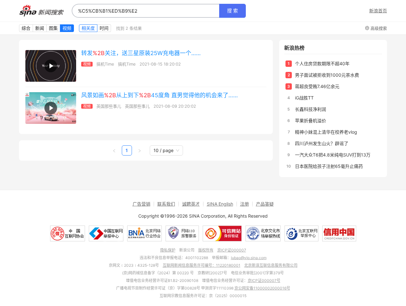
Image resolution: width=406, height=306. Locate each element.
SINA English (220, 204)
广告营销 (141, 204)
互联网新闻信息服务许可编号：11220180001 (201, 265)
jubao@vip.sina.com (248, 257)
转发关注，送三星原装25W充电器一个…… (141, 53)
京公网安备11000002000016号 (262, 288)
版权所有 (205, 250)
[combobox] (145, 11)
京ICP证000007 (231, 250)
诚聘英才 (191, 204)
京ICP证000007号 (264, 280)
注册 (244, 204)
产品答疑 (265, 204)
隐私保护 (167, 250)
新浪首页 (378, 10)
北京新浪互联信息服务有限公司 (271, 265)
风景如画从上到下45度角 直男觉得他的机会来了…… (159, 95)
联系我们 (166, 204)
